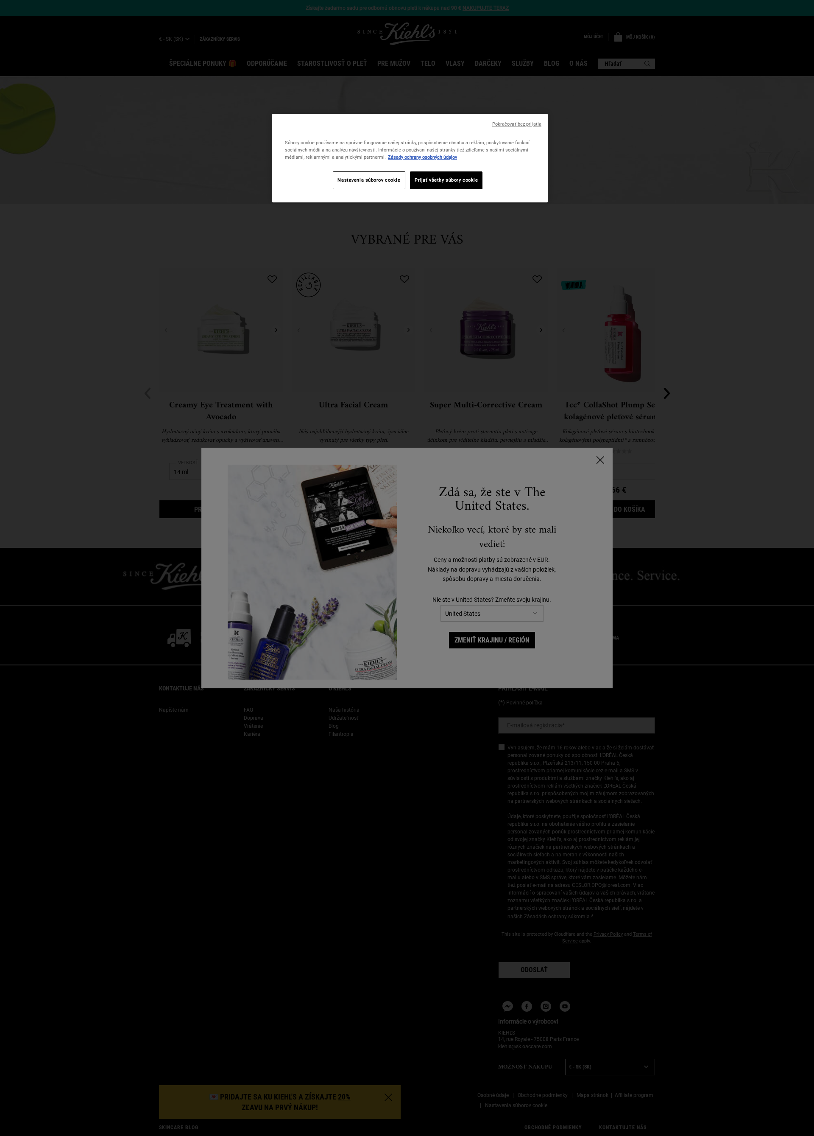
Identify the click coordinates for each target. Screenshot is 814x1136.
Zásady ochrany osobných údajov (422, 157)
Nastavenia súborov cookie (368, 180)
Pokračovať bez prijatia (516, 124)
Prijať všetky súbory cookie (446, 180)
